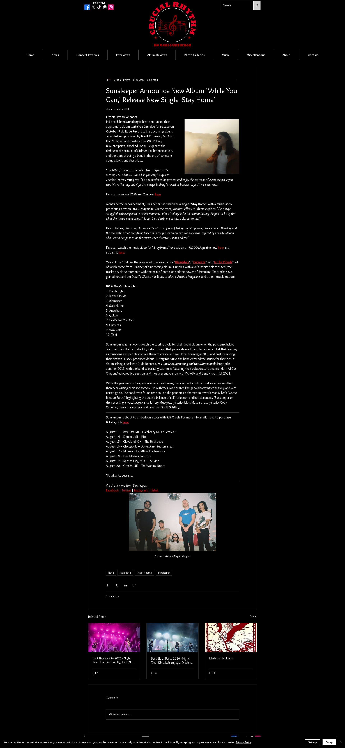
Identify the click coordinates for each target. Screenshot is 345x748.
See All (253, 616)
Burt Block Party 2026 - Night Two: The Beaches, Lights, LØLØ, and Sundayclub (114, 660)
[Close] (341, 742)
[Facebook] (87, 7)
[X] (93, 7)
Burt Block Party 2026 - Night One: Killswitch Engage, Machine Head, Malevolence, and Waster (172, 660)
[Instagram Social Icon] (111, 7)
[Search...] (256, 5)
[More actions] (237, 80)
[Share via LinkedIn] (125, 585)
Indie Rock (125, 572)
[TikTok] (99, 7)
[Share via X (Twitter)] (116, 585)
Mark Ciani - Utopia (221, 658)
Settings (312, 742)
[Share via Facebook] (107, 585)
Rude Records (144, 572)
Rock (111, 572)
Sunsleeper (164, 572)
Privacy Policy (243, 742)
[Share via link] (134, 585)
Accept (329, 742)
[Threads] (105, 7)
